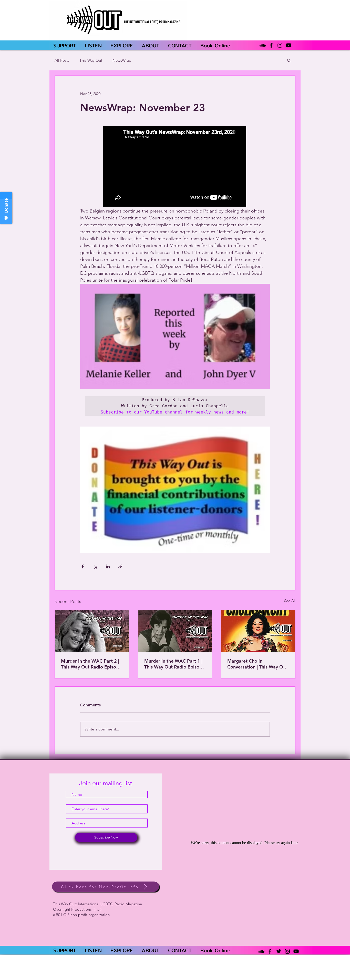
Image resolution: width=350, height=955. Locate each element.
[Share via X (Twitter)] (95, 566)
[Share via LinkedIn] (107, 566)
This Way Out (90, 60)
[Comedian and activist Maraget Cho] (258, 631)
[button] (288, 60)
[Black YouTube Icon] (288, 45)
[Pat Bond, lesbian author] (175, 631)
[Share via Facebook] (82, 566)
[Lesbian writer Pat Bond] (92, 631)
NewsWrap (121, 60)
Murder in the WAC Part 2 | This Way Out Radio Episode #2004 (91, 664)
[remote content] (175, 167)
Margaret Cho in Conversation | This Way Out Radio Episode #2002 (257, 664)
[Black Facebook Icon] (271, 45)
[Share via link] (120, 566)
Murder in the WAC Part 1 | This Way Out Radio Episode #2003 (174, 664)
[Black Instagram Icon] (280, 45)
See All (289, 600)
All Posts (62, 60)
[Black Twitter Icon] (278, 951)
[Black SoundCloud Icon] (262, 45)
